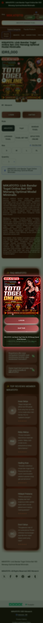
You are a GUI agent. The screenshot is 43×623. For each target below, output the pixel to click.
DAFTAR (21, 328)
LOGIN (21, 320)
